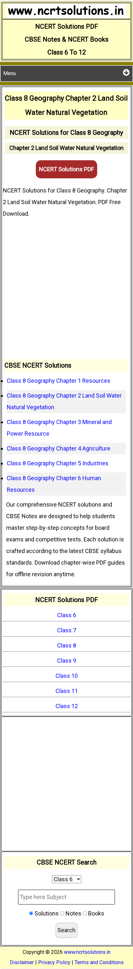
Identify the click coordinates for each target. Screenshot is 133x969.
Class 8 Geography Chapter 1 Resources (58, 380)
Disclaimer (22, 962)
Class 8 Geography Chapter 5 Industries (57, 463)
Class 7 (66, 630)
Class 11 (67, 690)
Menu (9, 73)
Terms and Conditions (99, 962)
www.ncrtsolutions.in (87, 952)
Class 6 (66, 615)
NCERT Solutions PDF (66, 169)
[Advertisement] (66, 289)
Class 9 (66, 660)
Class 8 (66, 645)
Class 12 (67, 706)
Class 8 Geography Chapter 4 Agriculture (58, 448)
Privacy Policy (54, 962)
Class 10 (67, 675)
